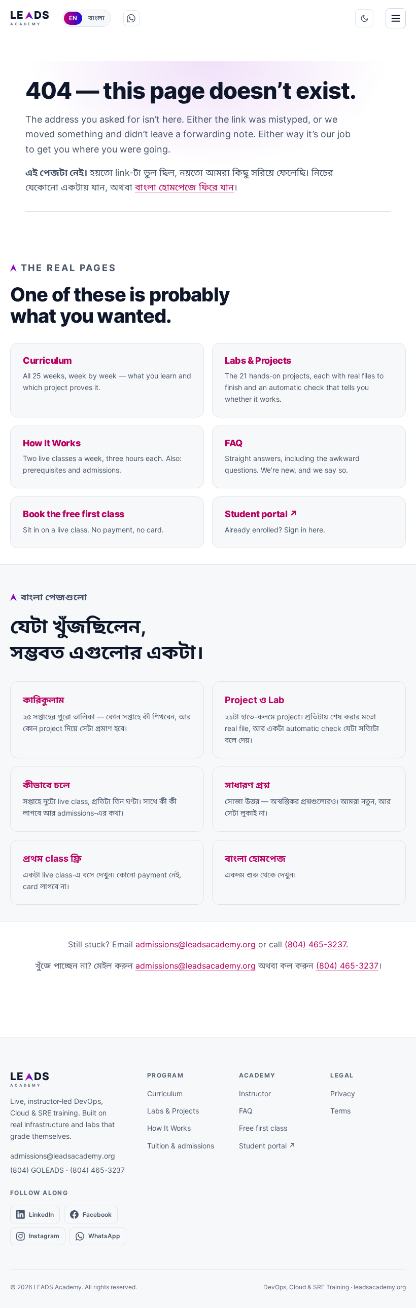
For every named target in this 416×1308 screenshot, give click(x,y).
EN (73, 18)
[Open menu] (396, 18)
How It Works (169, 1128)
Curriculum (165, 1093)
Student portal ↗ (267, 1145)
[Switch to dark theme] (364, 18)
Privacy (342, 1093)
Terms (340, 1110)
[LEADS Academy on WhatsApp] (131, 18)
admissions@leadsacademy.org (195, 944)
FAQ (246, 1110)
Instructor (255, 1093)
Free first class (263, 1128)
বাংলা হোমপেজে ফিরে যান (184, 187)
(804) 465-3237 (315, 944)
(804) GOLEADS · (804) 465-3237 (67, 1170)
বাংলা (96, 18)
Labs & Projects (173, 1110)
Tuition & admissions (180, 1145)
